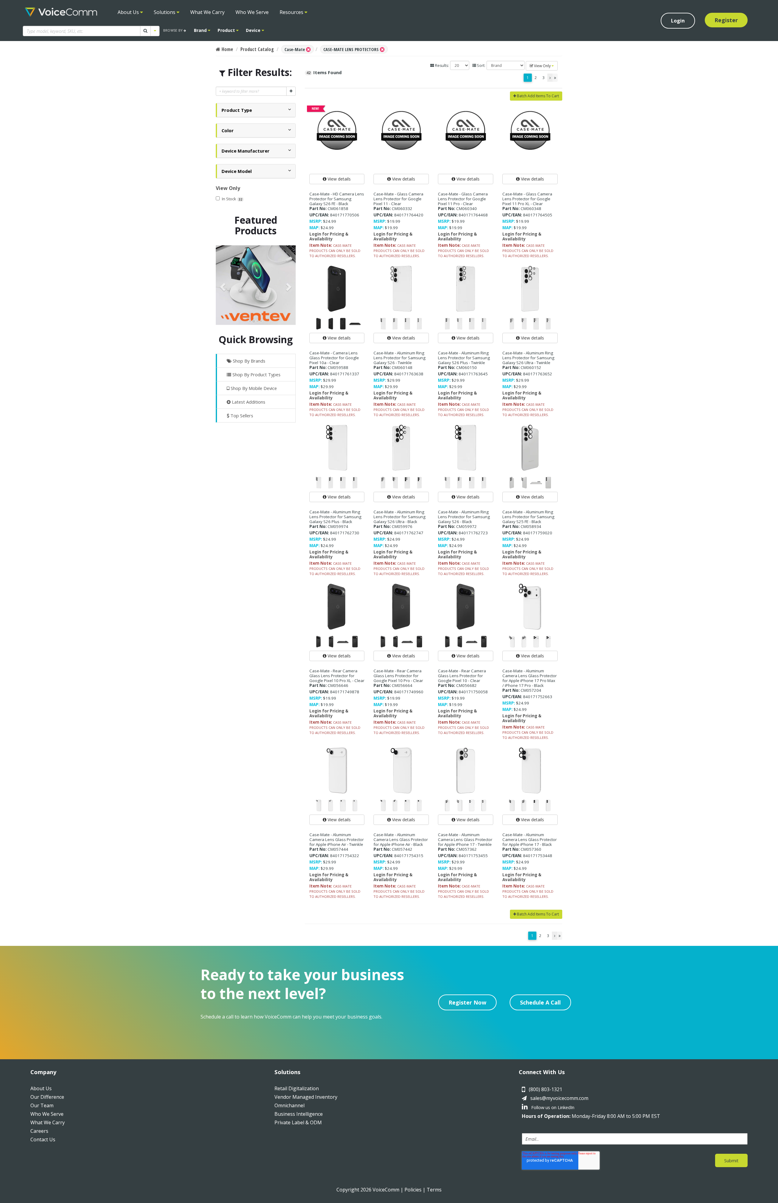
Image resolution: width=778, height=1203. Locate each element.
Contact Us (42, 1139)
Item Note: (320, 245)
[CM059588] (337, 288)
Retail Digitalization (296, 1088)
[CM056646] (337, 606)
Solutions (165, 12)
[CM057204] (530, 606)
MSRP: (315, 221)
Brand (201, 30)
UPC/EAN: (319, 214)
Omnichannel (289, 1105)
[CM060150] (465, 288)
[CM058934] (530, 447)
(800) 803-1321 (545, 1089)
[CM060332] (401, 129)
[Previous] (550, 78)
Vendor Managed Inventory (305, 1097)
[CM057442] (401, 770)
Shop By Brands (248, 361)
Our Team (41, 1105)
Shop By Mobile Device (253, 388)
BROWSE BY (173, 30)
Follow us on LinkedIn (552, 1107)
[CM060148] (401, 288)
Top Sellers (241, 415)
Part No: (318, 208)
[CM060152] (530, 288)
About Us (129, 12)
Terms (434, 1189)
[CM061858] (337, 129)
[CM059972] (465, 447)
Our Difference (47, 1097)
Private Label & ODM (298, 1122)
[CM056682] (465, 606)
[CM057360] (530, 770)
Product (227, 30)
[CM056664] (401, 606)
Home (226, 49)
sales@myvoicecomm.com (559, 1098)
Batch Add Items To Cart (537, 95)
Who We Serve (252, 12)
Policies (413, 1189)
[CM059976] (401, 447)
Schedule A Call (540, 1002)
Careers (39, 1131)
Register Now (467, 1002)
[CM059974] (337, 447)
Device (254, 30)
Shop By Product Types (256, 374)
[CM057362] (465, 770)
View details (338, 179)
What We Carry (207, 12)
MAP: (314, 227)
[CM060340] (465, 129)
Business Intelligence (298, 1114)
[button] (237, 110)
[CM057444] (337, 770)
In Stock (232, 199)
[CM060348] (530, 129)
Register (726, 20)
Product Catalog (257, 49)
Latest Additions (248, 402)
